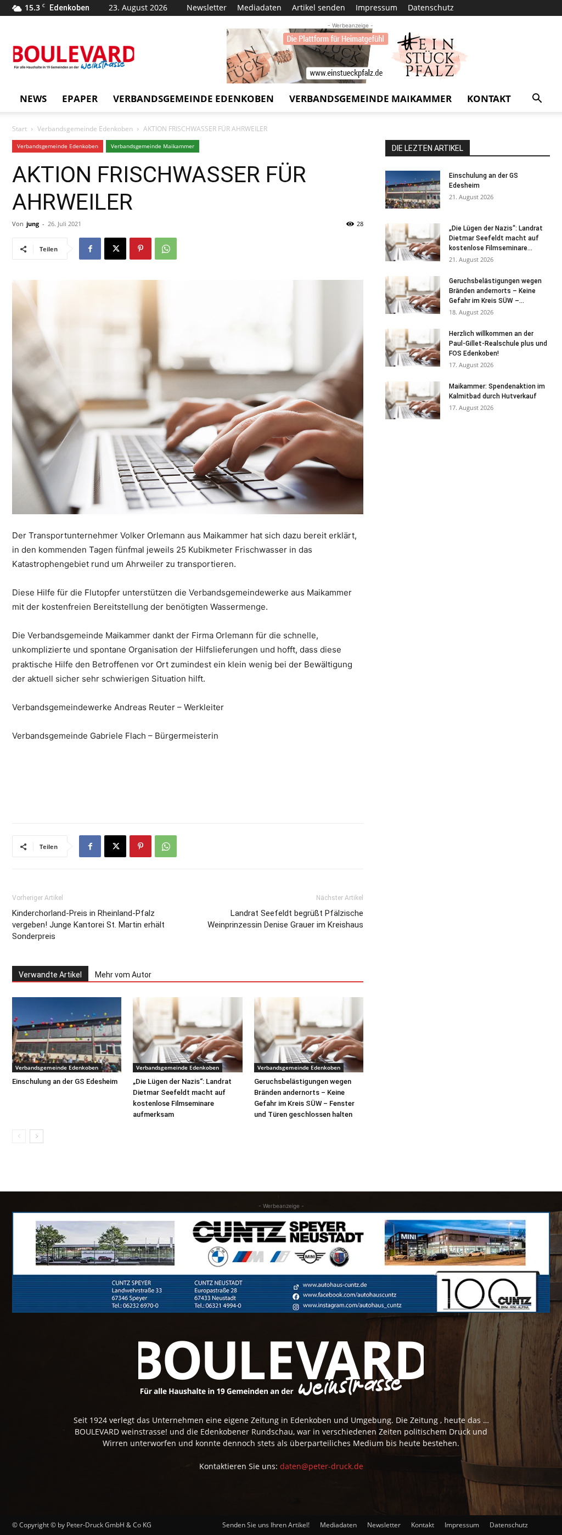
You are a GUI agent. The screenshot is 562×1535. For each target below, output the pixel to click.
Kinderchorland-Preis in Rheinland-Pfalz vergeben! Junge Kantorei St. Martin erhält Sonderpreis (88, 924)
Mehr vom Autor (123, 974)
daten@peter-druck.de (321, 1466)
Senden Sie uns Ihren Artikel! (266, 1525)
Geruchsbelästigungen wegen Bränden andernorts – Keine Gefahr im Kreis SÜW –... (495, 291)
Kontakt (489, 98)
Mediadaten (259, 7)
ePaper (80, 98)
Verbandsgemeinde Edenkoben (193, 98)
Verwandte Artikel (50, 974)
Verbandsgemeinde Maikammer (370, 98)
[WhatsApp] (166, 249)
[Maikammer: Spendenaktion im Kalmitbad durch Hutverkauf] (412, 400)
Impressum (376, 7)
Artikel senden (318, 7)
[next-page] (36, 1136)
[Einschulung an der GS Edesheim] (66, 1034)
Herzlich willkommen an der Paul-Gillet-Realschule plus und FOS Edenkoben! (498, 343)
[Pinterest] (140, 249)
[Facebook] (90, 249)
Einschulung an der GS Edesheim (64, 1081)
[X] (115, 249)
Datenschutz (431, 7)
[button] (537, 99)
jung (32, 224)
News (33, 98)
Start (19, 128)
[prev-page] (19, 1136)
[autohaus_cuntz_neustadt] (281, 1262)
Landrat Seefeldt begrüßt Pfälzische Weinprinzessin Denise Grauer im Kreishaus (285, 919)
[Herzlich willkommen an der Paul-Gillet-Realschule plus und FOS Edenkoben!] (412, 348)
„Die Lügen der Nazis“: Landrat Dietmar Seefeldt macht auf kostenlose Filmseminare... (496, 238)
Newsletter (207, 7)
